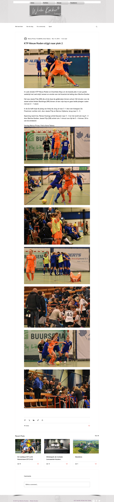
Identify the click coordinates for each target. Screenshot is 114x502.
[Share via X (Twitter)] (29, 420)
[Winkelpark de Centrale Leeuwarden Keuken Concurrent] (57, 446)
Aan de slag (29, 26)
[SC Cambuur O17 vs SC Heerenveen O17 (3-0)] (28, 446)
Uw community (41, 26)
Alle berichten (19, 26)
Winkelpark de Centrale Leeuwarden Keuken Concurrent (54, 458)
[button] (96, 26)
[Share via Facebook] (25, 420)
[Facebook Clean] (96, 501)
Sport (50, 26)
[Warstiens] (86, 446)
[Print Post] (42, 420)
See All (97, 435)
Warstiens (78, 457)
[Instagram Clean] (93, 501)
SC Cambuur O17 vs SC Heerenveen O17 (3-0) (25, 458)
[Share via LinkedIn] (33, 420)
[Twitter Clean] (99, 501)
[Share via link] (38, 420)
